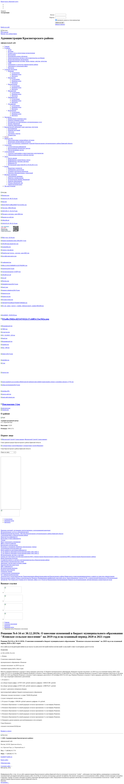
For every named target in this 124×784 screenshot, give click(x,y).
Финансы (34, 578)
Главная (6, 46)
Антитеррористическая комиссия (11, 548)
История (10, 51)
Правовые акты (16, 74)
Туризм (3, 540)
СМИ (9, 63)
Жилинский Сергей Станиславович (36, 439)
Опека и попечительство (23, 578)
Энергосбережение (72, 578)
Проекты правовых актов (16, 120)
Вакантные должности (15, 168)
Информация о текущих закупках (18, 161)
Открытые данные (6, 571)
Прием (6, 137)
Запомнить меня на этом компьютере (68, 20)
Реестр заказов (12, 158)
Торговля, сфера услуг (34, 579)
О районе (7, 48)
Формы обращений (14, 123)
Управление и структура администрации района (23, 64)
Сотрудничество (9, 151)
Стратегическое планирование (10, 573)
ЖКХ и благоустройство (8, 543)
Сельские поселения (10, 69)
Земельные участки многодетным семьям (13, 563)
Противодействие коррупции (10, 565)
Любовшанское (12, 97)
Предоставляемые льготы (16, 150)
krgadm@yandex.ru (6, 757)
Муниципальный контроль (9, 568)
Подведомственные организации (18, 59)
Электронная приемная (15, 176)
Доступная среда (13, 579)
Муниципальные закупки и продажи (12, 555)
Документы (8, 117)
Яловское (11, 71)
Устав (9, 49)
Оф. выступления (9, 186)
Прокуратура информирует (9, 537)
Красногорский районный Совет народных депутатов (21, 127)
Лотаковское (12, 104)
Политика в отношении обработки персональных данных (19, 547)
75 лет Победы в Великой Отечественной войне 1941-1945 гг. (20, 553)
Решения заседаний (14, 130)
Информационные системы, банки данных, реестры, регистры (27, 61)
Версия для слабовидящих (9, 34)
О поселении (16, 72)
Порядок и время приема (15, 178)
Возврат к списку (6, 731)
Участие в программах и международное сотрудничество (25, 153)
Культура (44, 579)
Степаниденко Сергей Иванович (33, 445)
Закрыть (3, 11)
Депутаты (11, 132)
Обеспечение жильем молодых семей (12, 561)
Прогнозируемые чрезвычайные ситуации (21, 140)
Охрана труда (23, 579)
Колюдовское (12, 110)
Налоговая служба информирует (11, 538)
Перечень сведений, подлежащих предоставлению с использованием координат (25, 530)
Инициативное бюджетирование (57, 579)
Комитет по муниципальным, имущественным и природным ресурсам (90, 579)
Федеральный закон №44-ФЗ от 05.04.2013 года (22, 165)
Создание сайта (5, 766)
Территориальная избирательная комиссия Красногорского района (43, 576)
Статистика (8, 145)
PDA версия (4, 32)
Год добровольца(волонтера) (9, 574)
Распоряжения (12, 128)
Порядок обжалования (15, 125)
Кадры (6, 166)
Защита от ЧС (8, 138)
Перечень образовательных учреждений (20, 173)
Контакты (11, 68)
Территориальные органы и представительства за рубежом (26, 58)
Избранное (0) (12, 163)
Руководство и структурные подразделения (21, 53)
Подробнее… (5, 782)
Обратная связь (5, 763)
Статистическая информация (17, 146)
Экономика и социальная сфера (18, 66)
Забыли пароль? (60, 24)
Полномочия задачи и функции (17, 56)
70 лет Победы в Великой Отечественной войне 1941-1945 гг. (20, 551)
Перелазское (12, 77)
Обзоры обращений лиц (15, 183)
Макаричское (12, 91)
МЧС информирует (7, 566)
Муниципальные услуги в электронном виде (15, 532)
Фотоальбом (12, 54)
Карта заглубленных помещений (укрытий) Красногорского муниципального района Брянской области (40, 143)
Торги (6, 156)
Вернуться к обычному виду (9, 1)
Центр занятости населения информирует (14, 550)
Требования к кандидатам (16, 169)
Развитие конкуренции (8, 570)
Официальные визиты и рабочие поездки (21, 155)
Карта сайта (4, 760)
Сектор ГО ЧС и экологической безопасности (93, 578)
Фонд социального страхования (10, 542)
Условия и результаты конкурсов (18, 171)
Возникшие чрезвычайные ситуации (19, 142)
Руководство (12, 135)
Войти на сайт (5, 27)
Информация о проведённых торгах (19, 160)
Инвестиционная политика (9, 558)
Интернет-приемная (10, 174)
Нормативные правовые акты (17, 119)
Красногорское (12, 84)
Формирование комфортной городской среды (52, 578)
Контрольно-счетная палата (9, 545)
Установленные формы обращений (19, 179)
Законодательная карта (15, 184)
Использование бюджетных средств (19, 148)
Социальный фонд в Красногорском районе (14, 535)
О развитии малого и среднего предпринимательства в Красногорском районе (25, 560)
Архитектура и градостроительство (12, 576)
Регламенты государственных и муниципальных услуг (25, 122)
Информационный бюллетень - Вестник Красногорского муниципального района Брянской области (32, 533)
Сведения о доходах (14, 133)
